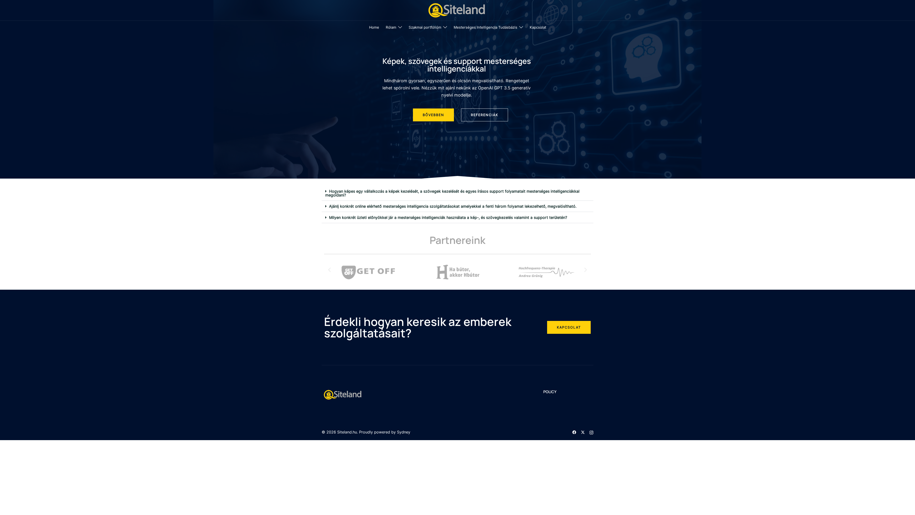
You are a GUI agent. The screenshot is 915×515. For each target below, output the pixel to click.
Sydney (403, 432)
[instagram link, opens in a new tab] (591, 432)
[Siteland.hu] (457, 9)
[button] (457, 193)
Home (374, 27)
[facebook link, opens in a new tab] (574, 432)
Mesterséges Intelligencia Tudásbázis (485, 27)
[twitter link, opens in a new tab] (583, 432)
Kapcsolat (538, 27)
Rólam (391, 27)
